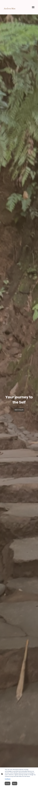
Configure (7, 779)
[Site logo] (10, 11)
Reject (14, 783)
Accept (7, 783)
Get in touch (19, 410)
